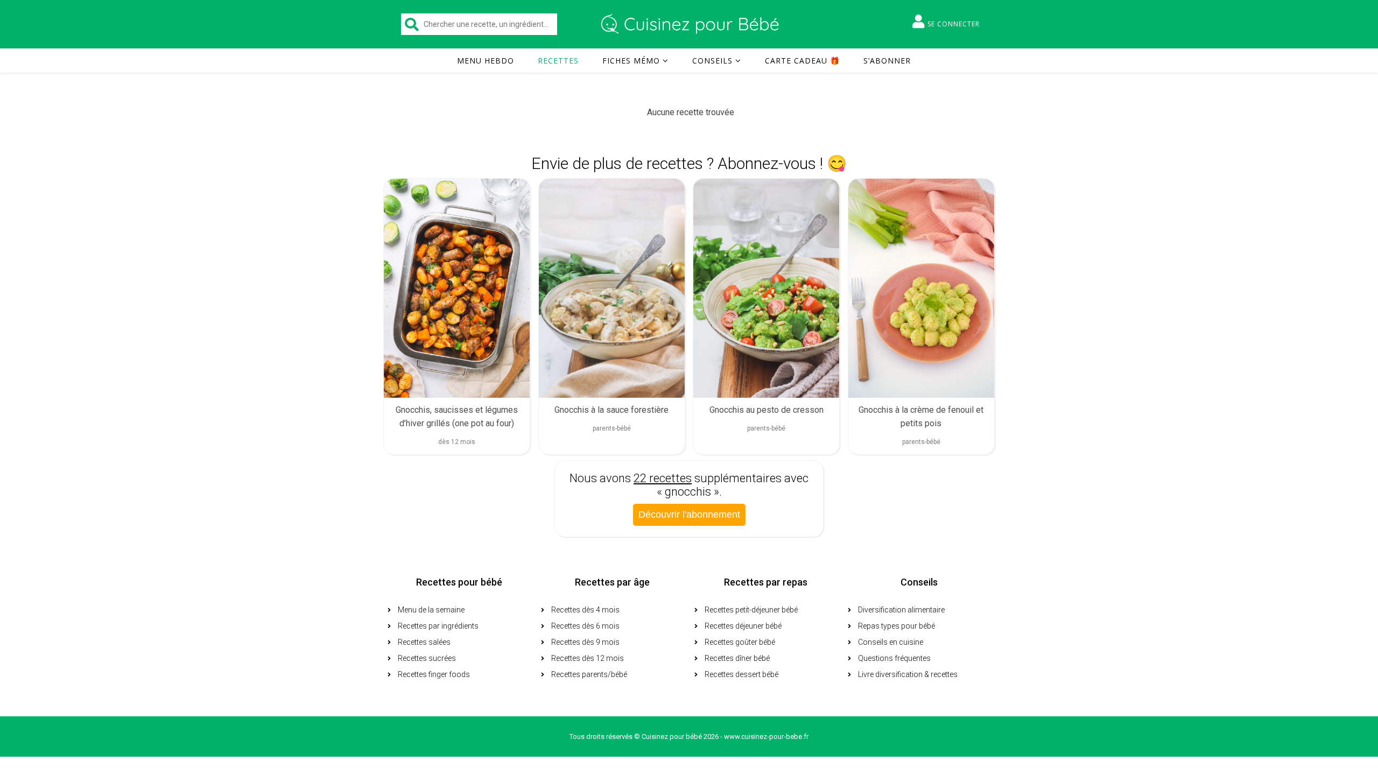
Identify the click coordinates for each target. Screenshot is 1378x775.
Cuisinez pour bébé (692, 24)
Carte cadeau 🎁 (802, 60)
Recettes (558, 60)
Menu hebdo (485, 60)
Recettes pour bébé (459, 582)
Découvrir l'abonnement (689, 514)
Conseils (712, 60)
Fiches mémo (631, 60)
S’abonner (887, 60)
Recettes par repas (765, 582)
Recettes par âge (612, 582)
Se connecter (953, 24)
